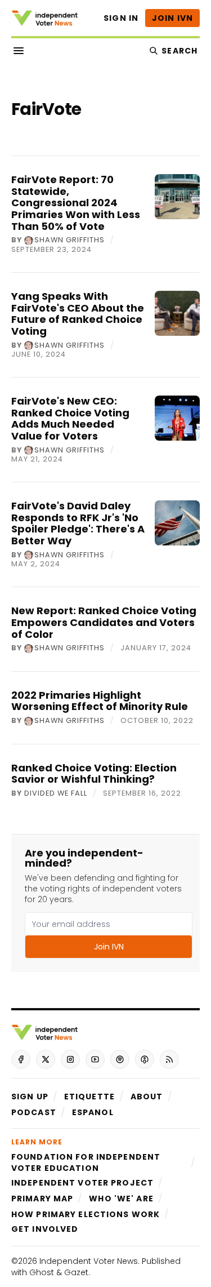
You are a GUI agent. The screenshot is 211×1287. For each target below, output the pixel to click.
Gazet (76, 1272)
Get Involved (44, 1229)
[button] (29, 1096)
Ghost (41, 1272)
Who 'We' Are (121, 1198)
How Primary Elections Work (85, 1214)
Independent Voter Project (82, 1182)
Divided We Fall (55, 793)
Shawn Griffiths (69, 240)
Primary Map (42, 1198)
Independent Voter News (88, 1261)
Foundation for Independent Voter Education (85, 1162)
